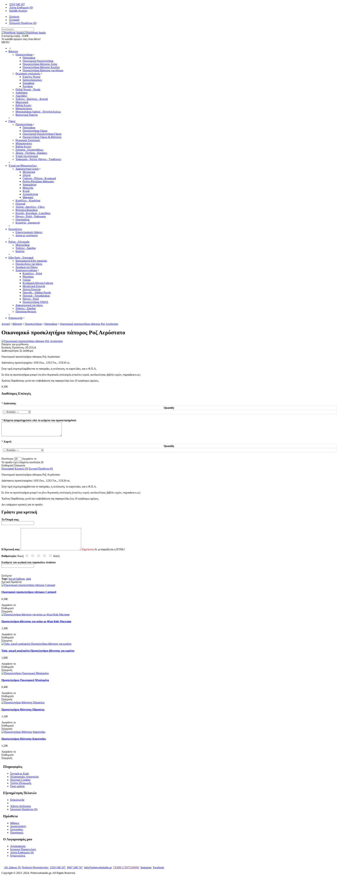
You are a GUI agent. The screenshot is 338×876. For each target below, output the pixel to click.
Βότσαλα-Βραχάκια (26, 210)
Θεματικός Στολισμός (27, 140)
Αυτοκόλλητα (30, 194)
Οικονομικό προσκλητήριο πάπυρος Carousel (28, 591)
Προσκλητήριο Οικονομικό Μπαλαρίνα (25, 680)
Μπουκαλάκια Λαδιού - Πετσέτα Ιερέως (38, 111)
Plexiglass (28, 276)
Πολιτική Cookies (20, 779)
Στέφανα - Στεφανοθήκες (29, 149)
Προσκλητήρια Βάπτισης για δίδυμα (43, 70)
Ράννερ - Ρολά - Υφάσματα (30, 216)
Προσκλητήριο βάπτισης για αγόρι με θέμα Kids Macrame (36, 621)
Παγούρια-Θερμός (25, 311)
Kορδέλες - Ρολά (32, 273)
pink (28, 578)
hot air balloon (17, 578)
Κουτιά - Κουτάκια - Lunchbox (33, 213)
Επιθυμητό (7, 465)
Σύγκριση (19, 465)
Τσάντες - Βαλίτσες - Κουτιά (31, 98)
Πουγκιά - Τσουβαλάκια (36, 295)
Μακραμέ (28, 197)
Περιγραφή (7, 468)
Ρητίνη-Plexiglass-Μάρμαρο (38, 181)
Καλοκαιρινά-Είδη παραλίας (31, 260)
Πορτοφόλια (22, 219)
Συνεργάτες (16, 829)
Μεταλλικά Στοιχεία (34, 286)
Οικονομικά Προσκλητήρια (38, 60)
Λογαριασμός (18, 846)
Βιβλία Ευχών (23, 105)
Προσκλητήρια (24, 54)
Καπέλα (19, 251)
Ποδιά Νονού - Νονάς (27, 89)
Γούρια (26, 279)
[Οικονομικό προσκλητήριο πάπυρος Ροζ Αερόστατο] (32, 341)
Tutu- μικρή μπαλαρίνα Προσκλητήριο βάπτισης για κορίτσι (37, 650)
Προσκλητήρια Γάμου (35, 130)
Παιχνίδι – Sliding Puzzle (37, 292)
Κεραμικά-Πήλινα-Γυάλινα (38, 282)
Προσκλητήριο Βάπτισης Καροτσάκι (23, 738)
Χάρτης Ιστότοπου (20, 806)
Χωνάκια (28, 86)
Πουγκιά (20, 203)
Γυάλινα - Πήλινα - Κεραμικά (39, 178)
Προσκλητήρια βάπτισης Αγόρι (40, 64)
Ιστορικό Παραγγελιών (23, 849)
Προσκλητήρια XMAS (35, 302)
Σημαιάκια (28, 83)
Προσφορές (16, 832)
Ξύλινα (26, 175)
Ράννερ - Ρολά (31, 298)
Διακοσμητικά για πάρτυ (29, 305)
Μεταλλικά (29, 171)
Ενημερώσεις (17, 855)
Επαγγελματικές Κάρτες (28, 232)
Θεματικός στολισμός (28, 73)
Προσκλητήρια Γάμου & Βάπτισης (42, 137)
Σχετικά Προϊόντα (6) (41, 468)
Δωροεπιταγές (18, 826)
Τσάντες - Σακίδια (25, 248)
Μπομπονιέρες (23, 108)
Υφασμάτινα (29, 184)
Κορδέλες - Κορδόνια (27, 200)
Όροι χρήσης (17, 786)
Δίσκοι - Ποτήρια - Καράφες (31, 152)
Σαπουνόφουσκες (32, 79)
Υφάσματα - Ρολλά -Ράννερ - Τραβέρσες (38, 159)
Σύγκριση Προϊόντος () (23, 809)
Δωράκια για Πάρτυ (26, 267)
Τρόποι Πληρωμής (20, 783)
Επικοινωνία (17, 799)
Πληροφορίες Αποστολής (24, 776)
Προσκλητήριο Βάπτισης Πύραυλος (23, 709)
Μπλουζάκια (22, 244)
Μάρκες (14, 823)
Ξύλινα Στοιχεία (31, 289)
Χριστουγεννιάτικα (26, 270)
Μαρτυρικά (21, 102)
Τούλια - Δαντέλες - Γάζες (30, 206)
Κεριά (26, 190)
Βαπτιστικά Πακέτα (26, 114)
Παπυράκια (29, 57)
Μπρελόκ (28, 187)
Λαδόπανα (21, 92)
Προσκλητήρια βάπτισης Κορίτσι (41, 67)
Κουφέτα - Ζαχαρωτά (27, 222)
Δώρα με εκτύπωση (26, 235)
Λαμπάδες (21, 95)
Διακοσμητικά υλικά (27, 168)
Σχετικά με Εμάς (19, 773)
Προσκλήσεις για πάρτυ (28, 263)
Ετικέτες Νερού (31, 76)
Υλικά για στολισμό (26, 156)
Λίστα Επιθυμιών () (22, 852)
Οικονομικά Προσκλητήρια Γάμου (42, 133)
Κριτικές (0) (21, 468)
